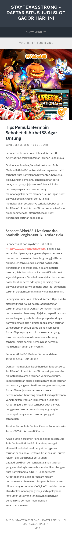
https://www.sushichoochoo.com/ (26, 248)
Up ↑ (37, 527)
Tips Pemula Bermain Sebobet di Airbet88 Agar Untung (31, 132)
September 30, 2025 (17, 145)
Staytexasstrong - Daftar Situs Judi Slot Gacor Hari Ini (36, 12)
